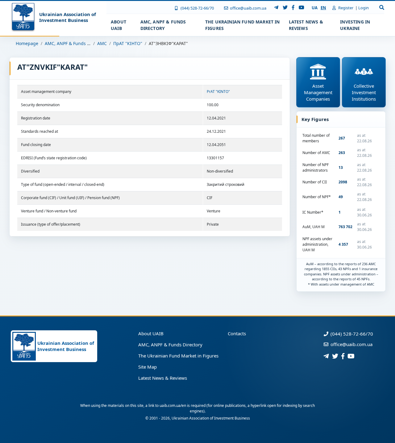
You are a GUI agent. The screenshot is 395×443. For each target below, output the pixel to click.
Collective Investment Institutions (364, 92)
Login (363, 7)
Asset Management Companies (318, 92)
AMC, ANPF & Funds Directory (75, 43)
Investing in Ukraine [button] (355, 25)
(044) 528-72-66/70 (197, 8)
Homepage (27, 43)
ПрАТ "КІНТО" (127, 43)
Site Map (147, 367)
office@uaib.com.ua (247, 8)
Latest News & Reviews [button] (306, 25)
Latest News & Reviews (162, 378)
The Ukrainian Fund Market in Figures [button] (242, 25)
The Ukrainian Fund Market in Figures (178, 356)
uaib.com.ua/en (173, 405)
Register (345, 7)
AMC (102, 43)
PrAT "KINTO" (218, 91)
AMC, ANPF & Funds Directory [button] (163, 25)
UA (315, 7)
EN (323, 7)
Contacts (237, 333)
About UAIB (151, 333)
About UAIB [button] (118, 25)
